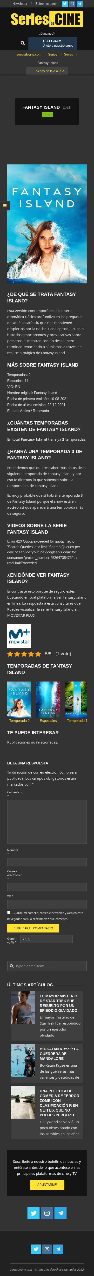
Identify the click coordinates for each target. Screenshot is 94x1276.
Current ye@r (12, 940)
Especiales (48, 721)
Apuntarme (47, 1185)
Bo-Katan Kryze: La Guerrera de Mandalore (59, 1054)
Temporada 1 (77, 721)
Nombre (12, 852)
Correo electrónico (13, 875)
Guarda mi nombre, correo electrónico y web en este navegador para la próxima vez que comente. (45, 916)
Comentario (13, 794)
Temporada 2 (19, 721)
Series (47, 114)
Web (10, 896)
